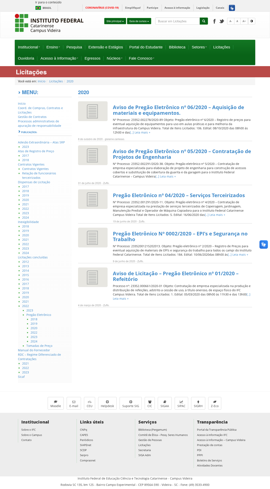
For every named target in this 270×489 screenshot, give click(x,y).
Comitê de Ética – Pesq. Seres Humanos (163, 435)
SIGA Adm (144, 455)
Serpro (84, 455)
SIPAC (181, 406)
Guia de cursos (138, 21)
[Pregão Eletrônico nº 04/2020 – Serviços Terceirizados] (93, 199)
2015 (25, 275)
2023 (25, 147)
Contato (26, 440)
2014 (25, 271)
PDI (199, 450)
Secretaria (144, 450)
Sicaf (21, 377)
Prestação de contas (209, 445)
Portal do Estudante (146, 47)
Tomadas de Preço (39, 346)
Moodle (55, 406)
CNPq (83, 430)
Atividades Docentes (210, 465)
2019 (25, 195)
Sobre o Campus (31, 435)
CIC (149, 406)
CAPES (84, 435)
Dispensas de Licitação (34, 182)
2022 (25, 209)
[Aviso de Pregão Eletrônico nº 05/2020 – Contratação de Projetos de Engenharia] (93, 155)
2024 (25, 217)
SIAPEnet (85, 445)
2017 (25, 156)
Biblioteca (177, 47)
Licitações (221, 47)
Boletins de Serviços (209, 460)
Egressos (92, 58)
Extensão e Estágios (105, 47)
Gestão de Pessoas (150, 440)
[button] (231, 7)
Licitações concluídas (33, 257)
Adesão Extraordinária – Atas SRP (41, 142)
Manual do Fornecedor (34, 350)
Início (41, 81)
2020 (70, 81)
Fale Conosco (140, 58)
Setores (198, 47)
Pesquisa (74, 47)
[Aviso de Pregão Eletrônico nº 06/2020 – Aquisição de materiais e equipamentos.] (93, 111)
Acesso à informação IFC (212, 435)
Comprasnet (88, 460)
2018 (25, 160)
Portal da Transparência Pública (216, 430)
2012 (25, 262)
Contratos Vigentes (31, 164)
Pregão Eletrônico (38, 315)
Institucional (28, 47)
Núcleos (113, 58)
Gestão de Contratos (32, 117)
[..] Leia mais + (140, 132)
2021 (25, 204)
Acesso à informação (177, 7)
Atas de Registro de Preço (36, 151)
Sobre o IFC (28, 430)
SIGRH (198, 406)
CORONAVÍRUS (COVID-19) (102, 7)
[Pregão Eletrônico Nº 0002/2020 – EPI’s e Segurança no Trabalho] (93, 237)
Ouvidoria (26, 58)
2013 (25, 266)
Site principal (114, 21)
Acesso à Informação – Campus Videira (221, 440)
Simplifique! (132, 7)
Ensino (52, 47)
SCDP (83, 450)
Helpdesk (107, 406)
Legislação (202, 7)
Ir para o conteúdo (48, 2)
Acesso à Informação (58, 58)
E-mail (73, 406)
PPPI (200, 455)
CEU (89, 406)
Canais (220, 7)
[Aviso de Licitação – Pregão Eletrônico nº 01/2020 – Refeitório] (93, 277)
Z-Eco (215, 406)
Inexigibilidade (28, 222)
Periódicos (86, 440)
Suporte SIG (130, 406)
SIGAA (165, 406)
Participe (152, 7)
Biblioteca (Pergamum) (152, 430)
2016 (25, 279)
